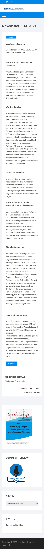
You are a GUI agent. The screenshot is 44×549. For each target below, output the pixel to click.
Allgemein (11, 37)
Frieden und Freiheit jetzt (15, 381)
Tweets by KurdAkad (14, 525)
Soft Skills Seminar (31, 393)
